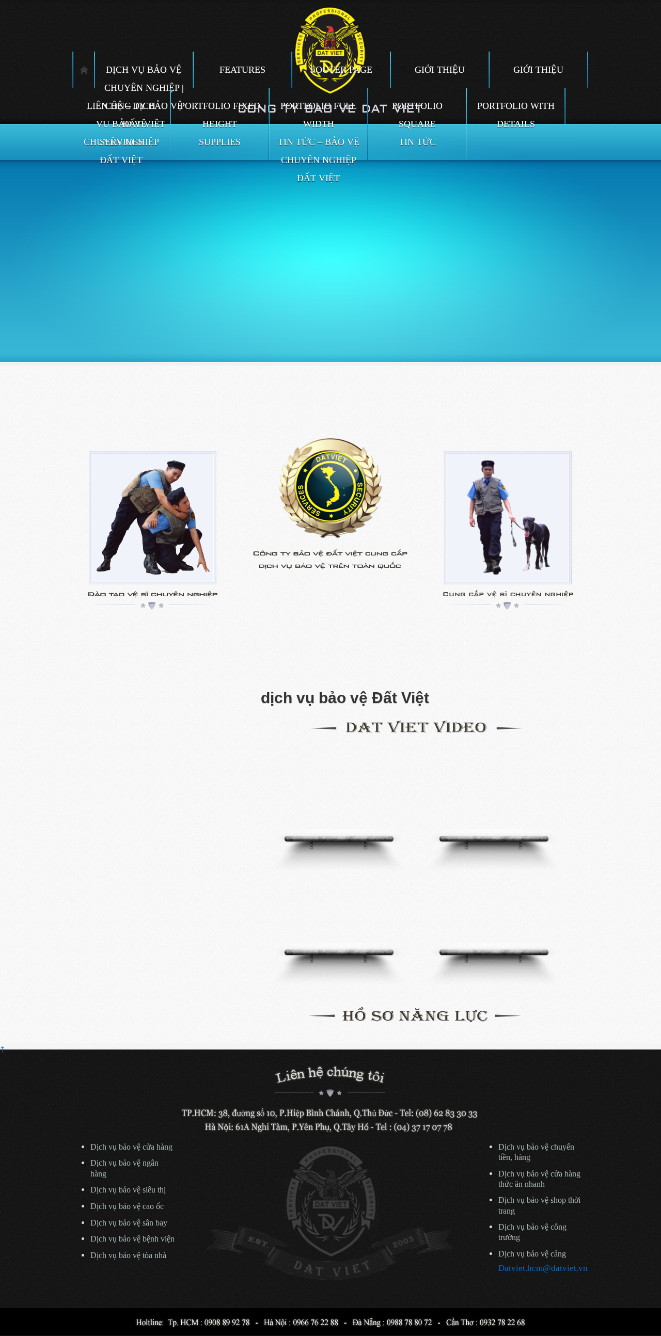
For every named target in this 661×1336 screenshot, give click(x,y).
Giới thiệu (440, 70)
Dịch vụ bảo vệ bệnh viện (132, 1239)
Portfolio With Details (516, 112)
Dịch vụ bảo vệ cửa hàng (131, 1147)
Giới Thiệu (538, 70)
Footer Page (341, 70)
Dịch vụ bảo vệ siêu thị (128, 1190)
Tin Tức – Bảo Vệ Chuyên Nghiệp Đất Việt (318, 148)
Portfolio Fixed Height (220, 112)
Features (242, 70)
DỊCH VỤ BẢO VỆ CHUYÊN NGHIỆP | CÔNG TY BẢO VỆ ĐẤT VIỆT (144, 76)
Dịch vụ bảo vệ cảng (532, 1254)
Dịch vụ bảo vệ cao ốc (127, 1206)
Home (84, 70)
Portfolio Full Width (318, 112)
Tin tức (417, 142)
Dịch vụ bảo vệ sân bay (128, 1223)
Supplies (220, 142)
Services (121, 142)
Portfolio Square (417, 112)
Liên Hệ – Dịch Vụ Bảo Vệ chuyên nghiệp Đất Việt (121, 112)
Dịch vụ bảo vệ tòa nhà (128, 1255)
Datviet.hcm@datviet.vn (543, 1268)
